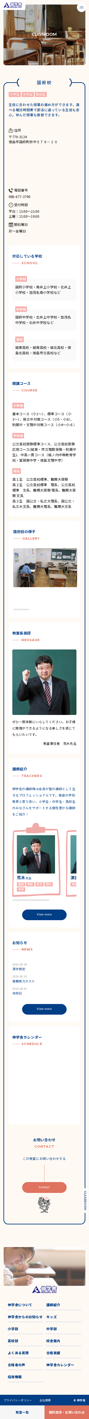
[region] (46, 579)
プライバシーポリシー (18, 1400)
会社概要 (45, 1400)
